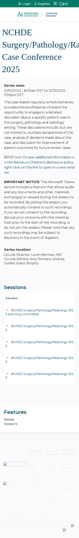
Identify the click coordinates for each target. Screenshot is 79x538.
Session (11, 298)
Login (26, 3)
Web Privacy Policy (50, 468)
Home (9, 420)
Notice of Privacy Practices (51, 496)
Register (44, 3)
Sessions (10, 424)
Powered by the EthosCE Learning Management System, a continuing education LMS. (46, 535)
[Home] (37, 12)
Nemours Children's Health (66, 468)
